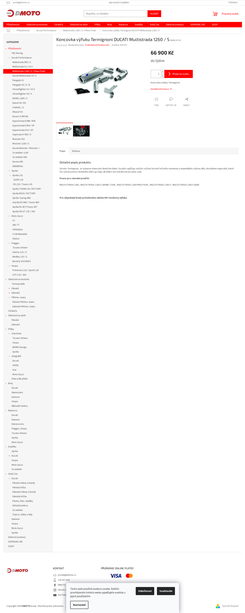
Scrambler (17, 469)
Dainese (16, 397)
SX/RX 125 (18, 179)
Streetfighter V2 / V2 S (23, 89)
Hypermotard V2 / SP (22, 130)
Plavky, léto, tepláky (22, 501)
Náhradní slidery (20, 406)
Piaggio (15, 243)
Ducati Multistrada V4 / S (24, 75)
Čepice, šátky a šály (22, 514)
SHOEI (15, 365)
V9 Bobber (17, 229)
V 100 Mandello (19, 234)
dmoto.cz (63, 590)
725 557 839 (64, 580)
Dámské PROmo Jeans (23, 306)
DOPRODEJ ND (15, 541)
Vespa (15, 266)
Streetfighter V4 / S (22, 94)
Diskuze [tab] (76, 151)
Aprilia (15, 171)
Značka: (119, 45)
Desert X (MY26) (20, 116)
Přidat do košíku (180, 73)
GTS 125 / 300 (19, 275)
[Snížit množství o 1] (162, 76)
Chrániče (12, 311)
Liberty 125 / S (19, 252)
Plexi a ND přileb (20, 379)
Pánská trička (19, 487)
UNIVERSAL (17, 166)
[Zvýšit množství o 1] (162, 72)
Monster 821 (18, 139)
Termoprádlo (18, 284)
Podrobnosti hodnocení (97, 45)
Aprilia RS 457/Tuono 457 (24, 207)
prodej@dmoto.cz (67, 575)
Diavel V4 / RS (19, 103)
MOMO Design (19, 347)
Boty (10, 383)
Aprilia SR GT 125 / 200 (23, 211)
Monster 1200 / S (20, 143)
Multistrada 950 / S (21, 62)
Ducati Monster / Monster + (26, 148)
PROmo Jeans (19, 297)
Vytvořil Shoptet (230, 606)
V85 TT (16, 225)
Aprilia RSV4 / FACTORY (24, 193)
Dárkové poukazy (17, 537)
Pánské (15, 288)
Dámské (16, 293)
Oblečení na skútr (17, 315)
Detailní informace (160, 89)
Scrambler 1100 (20, 152)
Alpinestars (17, 392)
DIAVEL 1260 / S (19, 98)
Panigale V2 (18, 80)
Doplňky (12, 446)
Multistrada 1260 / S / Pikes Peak (28, 71)
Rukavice (12, 410)
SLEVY (11, 546)
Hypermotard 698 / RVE (24, 121)
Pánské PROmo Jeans (23, 302)
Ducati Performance (22, 57)
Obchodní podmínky (119, 2)
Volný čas (13, 474)
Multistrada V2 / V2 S (22, 66)
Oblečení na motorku (18, 279)
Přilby (11, 329)
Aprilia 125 (17, 175)
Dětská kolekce (20, 505)
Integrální (16, 356)
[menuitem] (13, 24)
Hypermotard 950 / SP (23, 125)
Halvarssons (18, 424)
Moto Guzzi (17, 216)
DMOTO (62, 585)
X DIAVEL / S (18, 107)
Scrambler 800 (19, 157)
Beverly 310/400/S (21, 261)
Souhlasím (165, 591)
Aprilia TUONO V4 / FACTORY (26, 189)
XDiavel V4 (17, 112)
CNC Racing (17, 53)
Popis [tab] (62, 151)
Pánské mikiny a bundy (23, 483)
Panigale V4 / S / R (21, 85)
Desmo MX (17, 161)
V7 (13, 220)
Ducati (15, 360)
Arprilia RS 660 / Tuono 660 (25, 202)
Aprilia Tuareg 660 (21, 198)
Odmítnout (145, 591)
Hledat (154, 13)
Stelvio (16, 238)
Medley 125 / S (19, 256)
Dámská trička (19, 496)
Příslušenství (14, 48)
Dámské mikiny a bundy (24, 492)
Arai (14, 370)
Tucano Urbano (20, 247)
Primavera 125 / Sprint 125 (25, 270)
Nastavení (79, 605)
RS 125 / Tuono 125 (22, 184)
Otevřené (16, 333)
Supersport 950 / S (21, 134)
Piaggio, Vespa (19, 428)
